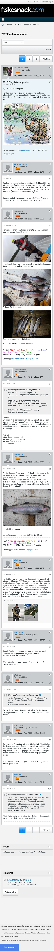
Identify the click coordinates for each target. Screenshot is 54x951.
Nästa (46, 58)
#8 (50, 690)
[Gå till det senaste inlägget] (35, 884)
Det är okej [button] (9, 947)
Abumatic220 (20, 164)
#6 (50, 575)
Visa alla (10, 892)
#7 (50, 647)
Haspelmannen (21, 68)
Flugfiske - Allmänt (31, 25)
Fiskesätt (18, 25)
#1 (50, 82)
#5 (50, 469)
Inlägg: (36, 75)
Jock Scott (19, 632)
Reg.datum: (18, 75)
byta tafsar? (13, 880)
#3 (50, 226)
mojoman (18, 211)
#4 (50, 384)
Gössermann (20, 369)
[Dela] (49, 76)
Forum (9, 25)
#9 (50, 740)
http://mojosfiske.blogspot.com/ (24, 359)
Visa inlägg (39, 389)
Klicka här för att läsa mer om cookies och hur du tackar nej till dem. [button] (24, 940)
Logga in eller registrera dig (39, 2)
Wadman (18, 560)
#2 (50, 179)
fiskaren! (27, 880)
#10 (49, 789)
